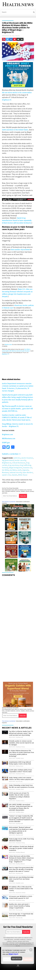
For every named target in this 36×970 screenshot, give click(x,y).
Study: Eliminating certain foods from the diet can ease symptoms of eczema (21, 786)
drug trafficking (25, 465)
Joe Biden (13, 470)
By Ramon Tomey (20, 747)
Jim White (5, 470)
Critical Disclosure (18, 463)
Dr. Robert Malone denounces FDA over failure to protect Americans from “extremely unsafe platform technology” (21, 753)
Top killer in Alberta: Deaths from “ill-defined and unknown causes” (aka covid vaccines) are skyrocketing (21, 733)
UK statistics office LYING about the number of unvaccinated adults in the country (21, 888)
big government (8, 460)
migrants (25, 470)
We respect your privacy (26, 943)
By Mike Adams (20, 812)
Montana (5, 472)
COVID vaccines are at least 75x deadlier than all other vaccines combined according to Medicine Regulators (19, 796)
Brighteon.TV (5, 354)
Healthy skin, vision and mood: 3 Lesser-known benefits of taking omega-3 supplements (19, 906)
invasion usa (27, 468)
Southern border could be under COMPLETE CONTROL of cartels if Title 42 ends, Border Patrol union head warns (17, 417)
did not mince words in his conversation (17, 93)
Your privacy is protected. (9, 501)
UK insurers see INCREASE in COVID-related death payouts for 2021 (20, 897)
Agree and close (16, 958)
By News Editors (20, 800)
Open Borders (27, 472)
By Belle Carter (20, 758)
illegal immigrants (15, 468)
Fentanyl (5, 468)
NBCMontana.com (8, 439)
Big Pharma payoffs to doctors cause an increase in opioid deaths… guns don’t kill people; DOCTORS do (17, 408)
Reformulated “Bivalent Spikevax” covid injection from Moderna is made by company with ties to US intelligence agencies (21, 830)
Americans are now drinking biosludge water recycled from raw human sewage (21, 879)
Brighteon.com (7, 434)
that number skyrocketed (20, 250)
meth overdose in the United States (15, 130)
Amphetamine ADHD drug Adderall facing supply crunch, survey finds (20, 763)
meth (19, 470)
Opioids (14, 475)
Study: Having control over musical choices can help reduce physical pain (21, 778)
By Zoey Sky (19, 781)
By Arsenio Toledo (20, 892)
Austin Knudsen (27, 458)
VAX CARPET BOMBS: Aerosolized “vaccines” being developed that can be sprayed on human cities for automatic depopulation (20, 807)
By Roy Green (19, 766)
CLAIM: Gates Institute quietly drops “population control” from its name (20, 771)
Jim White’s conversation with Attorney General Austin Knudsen (16, 350)
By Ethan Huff (19, 737)
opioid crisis (6, 475)
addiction (17, 458)
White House (22, 475)
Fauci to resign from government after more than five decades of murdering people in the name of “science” (21, 869)
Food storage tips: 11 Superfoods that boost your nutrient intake (21, 915)
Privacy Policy (13, 954)
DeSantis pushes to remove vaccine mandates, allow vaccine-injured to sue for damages (21, 743)
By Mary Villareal (20, 852)
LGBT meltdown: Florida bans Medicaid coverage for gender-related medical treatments (21, 848)
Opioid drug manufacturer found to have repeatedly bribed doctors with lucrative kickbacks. (17, 220)
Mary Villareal (16, 35)
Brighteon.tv (6, 463)
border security (20, 460)
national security (15, 472)
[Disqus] (18, 603)
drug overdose (13, 465)
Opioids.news (8, 344)
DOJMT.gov (6, 443)
